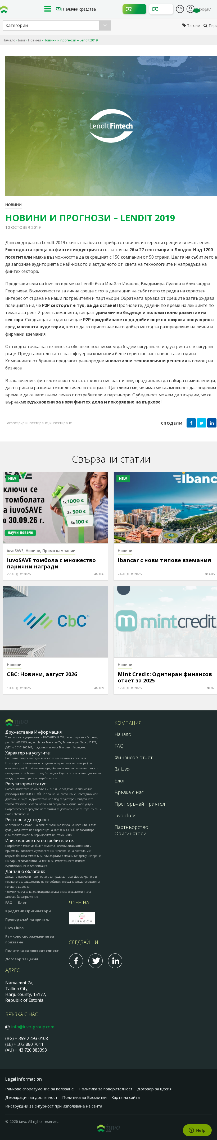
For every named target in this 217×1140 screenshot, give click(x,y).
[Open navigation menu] (48, 9)
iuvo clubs (126, 815)
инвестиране (60, 422)
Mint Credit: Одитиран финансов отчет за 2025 (165, 677)
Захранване (134, 9)
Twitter (95, 960)
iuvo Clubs (14, 927)
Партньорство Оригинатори (131, 830)
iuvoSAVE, (16, 550)
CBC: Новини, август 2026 (42, 674)
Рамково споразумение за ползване (39, 1088)
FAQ (119, 746)
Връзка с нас (129, 792)
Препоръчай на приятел (28, 919)
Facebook (76, 960)
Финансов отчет (134, 757)
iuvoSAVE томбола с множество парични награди (51, 563)
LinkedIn (115, 960)
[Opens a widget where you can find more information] (197, 1130)
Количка (180, 9)
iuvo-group (4, 10)
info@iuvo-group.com (32, 1027)
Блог (21, 40)
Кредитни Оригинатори (28, 911)
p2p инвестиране (33, 422)
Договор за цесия (21, 959)
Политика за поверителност (32, 950)
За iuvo (122, 769)
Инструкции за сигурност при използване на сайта (53, 1106)
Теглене (161, 9)
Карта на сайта (125, 1097)
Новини (34, 40)
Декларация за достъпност (31, 1097)
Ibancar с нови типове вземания (164, 560)
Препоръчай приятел (140, 804)
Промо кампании (58, 550)
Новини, (34, 550)
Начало (9, 40)
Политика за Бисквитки (84, 1097)
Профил (191, 8)
